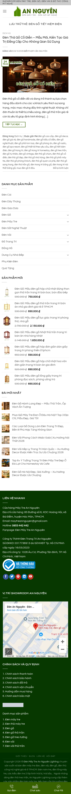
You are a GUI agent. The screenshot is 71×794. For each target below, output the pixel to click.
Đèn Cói (6, 194)
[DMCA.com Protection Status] (13, 704)
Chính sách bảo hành (18, 678)
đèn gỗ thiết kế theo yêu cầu (35, 147)
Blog (32, 756)
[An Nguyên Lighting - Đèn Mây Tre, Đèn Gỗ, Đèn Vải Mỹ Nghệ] (36, 11)
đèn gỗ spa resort (11, 147)
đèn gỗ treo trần (58, 150)
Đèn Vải (6, 234)
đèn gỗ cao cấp (46, 136)
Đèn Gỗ (6, 214)
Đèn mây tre (12, 719)
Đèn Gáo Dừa (10, 208)
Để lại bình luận (60, 168)
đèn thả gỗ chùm (43, 154)
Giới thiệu (21, 756)
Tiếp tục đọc (14, 124)
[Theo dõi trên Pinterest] (18, 577)
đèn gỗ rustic (59, 143)
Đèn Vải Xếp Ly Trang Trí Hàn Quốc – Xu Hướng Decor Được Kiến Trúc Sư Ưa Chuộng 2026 (40, 451)
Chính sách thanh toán (19, 673)
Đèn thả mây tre (15, 723)
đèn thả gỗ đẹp (15, 157)
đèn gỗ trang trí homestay (36, 150)
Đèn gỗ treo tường (16, 737)
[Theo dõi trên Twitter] (12, 577)
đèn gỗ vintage (26, 154)
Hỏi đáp (50, 756)
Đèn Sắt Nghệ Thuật (14, 228)
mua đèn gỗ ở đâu (26, 168)
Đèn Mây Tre (9, 221)
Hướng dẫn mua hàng (18, 691)
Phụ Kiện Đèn (10, 261)
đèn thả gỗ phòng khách (18, 161)
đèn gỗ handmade (26, 140)
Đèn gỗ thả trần (14, 732)
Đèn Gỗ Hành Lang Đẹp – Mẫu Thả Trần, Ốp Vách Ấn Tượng (39, 405)
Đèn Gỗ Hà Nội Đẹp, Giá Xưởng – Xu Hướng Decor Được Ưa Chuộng (38, 473)
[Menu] (5, 11)
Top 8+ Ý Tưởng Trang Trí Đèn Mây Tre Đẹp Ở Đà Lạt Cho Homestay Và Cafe (39, 462)
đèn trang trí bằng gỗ (41, 165)
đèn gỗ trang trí (15, 150)
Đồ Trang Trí (9, 241)
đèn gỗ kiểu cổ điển (45, 140)
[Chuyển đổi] (68, 215)
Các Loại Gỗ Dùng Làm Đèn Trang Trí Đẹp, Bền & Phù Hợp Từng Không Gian (38, 428)
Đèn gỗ (9, 728)
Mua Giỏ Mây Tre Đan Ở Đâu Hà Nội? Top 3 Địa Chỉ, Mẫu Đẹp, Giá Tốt (40, 417)
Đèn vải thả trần (15, 746)
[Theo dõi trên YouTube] (30, 577)
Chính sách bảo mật (17, 696)
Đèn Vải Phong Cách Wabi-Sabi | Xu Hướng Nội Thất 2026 (40, 439)
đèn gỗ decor (61, 136)
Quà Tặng (8, 268)
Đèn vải (9, 741)
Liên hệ (41, 756)
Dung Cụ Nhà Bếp (13, 254)
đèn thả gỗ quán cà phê (43, 161)
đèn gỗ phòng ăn (43, 143)
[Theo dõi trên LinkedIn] (24, 577)
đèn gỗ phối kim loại (24, 143)
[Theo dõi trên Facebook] (6, 577)
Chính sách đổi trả (16, 682)
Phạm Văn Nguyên (37, 51)
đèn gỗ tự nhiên (10, 154)
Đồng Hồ (7, 248)
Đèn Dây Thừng (11, 201)
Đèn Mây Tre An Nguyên (30, 530)
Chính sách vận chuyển (19, 687)
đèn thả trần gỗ (21, 165)
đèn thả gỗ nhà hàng (34, 157)
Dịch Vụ (7, 33)
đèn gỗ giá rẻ (9, 140)
